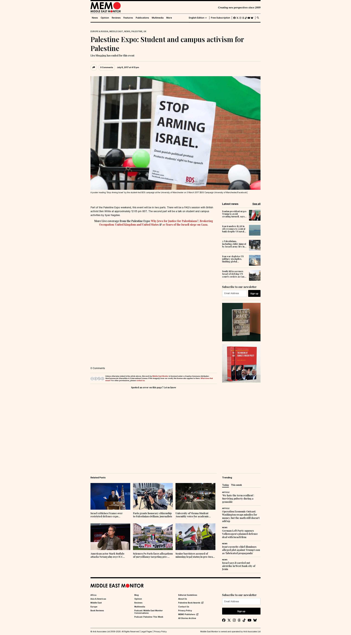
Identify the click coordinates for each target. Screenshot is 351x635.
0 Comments (106, 67)
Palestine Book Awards (189, 602)
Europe (93, 606)
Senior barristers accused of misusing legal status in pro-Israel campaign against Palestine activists (195, 555)
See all (256, 203)
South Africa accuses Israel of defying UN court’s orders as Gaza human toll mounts (233, 274)
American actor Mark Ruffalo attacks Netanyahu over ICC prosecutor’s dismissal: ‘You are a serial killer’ (109, 555)
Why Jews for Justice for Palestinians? (174, 221)
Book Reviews (97, 610)
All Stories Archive (187, 618)
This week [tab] (236, 485)
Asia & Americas (98, 599)
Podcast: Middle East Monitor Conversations (148, 611)
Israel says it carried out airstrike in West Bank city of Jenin (238, 566)
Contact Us (183, 606)
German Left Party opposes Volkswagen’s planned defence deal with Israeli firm (240, 534)
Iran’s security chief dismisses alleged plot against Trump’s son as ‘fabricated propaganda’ (241, 550)
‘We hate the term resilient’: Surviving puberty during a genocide (238, 498)
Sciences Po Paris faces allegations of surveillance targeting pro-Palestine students (153, 555)
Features (128, 17)
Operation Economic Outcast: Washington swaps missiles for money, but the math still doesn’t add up (241, 516)
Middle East (116, 31)
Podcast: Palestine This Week (148, 617)
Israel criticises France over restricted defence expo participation (106, 515)
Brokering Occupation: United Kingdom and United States (156, 222)
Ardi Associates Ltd (252, 631)
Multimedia (158, 17)
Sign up (254, 293)
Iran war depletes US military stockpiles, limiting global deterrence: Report (233, 259)
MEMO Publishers (186, 614)
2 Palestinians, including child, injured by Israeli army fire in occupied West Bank (234, 244)
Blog (136, 595)
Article (226, 492)
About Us (182, 599)
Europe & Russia (99, 31)
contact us (140, 380)
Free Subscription (220, 17)
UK (145, 31)
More (169, 17)
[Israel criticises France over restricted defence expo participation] (110, 496)
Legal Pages (146, 631)
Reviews (116, 17)
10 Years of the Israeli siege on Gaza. (185, 224)
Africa (93, 595)
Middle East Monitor (160, 376)
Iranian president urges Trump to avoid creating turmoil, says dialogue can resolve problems (234, 214)
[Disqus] (153, 427)
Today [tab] (225, 485)
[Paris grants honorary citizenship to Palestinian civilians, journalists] (153, 496)
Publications (142, 17)
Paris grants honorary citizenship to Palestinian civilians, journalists (152, 515)
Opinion (105, 17)
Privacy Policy (185, 610)
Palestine (136, 31)
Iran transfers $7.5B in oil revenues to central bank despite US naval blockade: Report (233, 229)
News (95, 17)
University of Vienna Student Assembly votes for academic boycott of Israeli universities (192, 515)
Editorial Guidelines (187, 595)
